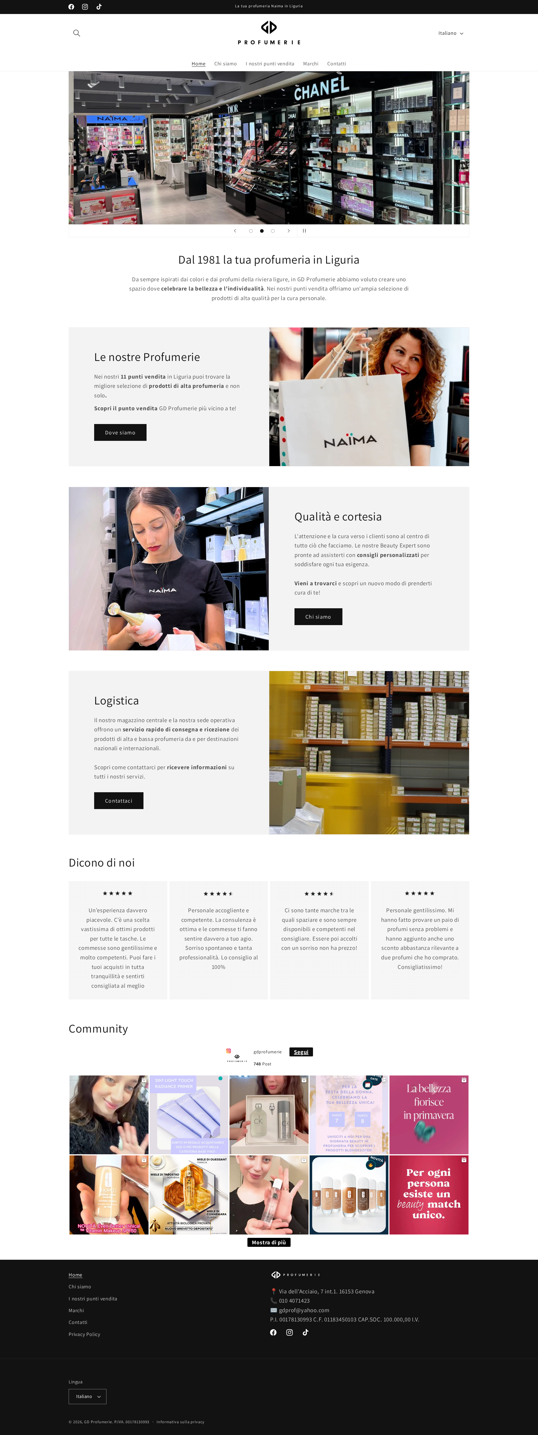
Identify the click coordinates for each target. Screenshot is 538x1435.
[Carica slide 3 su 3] (272, 230)
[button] (77, 33)
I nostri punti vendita (93, 1298)
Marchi (76, 1310)
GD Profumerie (98, 1421)
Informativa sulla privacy (181, 1421)
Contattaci (119, 800)
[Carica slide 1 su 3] (250, 230)
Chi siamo (318, 616)
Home (75, 1274)
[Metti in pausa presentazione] (303, 231)
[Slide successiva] (288, 231)
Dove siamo (120, 432)
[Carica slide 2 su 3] (261, 230)
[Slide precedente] (235, 231)
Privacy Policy (84, 1334)
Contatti (78, 1322)
